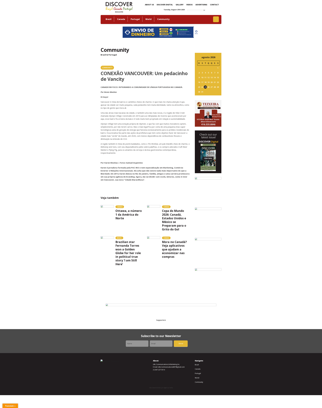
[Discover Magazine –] (119, 7)
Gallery (179, 4)
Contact (214, 4)
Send (180, 343)
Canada (121, 19)
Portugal (135, 19)
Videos (189, 4)
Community (163, 19)
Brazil (108, 19)
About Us (149, 4)
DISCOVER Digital (165, 4)
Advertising (201, 4)
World (148, 19)
